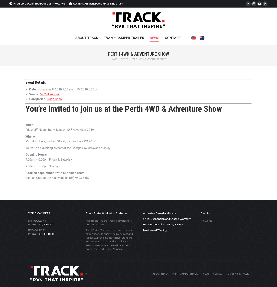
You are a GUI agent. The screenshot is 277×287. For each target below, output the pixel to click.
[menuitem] (87, 37)
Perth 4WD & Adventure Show (172, 109)
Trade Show (54, 99)
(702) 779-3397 (46, 224)
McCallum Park (50, 94)
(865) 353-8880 (46, 234)
